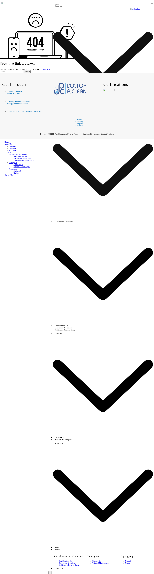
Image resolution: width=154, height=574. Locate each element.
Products (8, 152)
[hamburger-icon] (152, 3)
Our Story (12, 146)
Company (12, 148)
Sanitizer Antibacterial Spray (65, 330)
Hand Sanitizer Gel (20, 156)
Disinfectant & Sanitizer (22, 159)
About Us (8, 144)
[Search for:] (12, 72)
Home (57, 4)
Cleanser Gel (18, 165)
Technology (13, 150)
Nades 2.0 (17, 171)
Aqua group (13, 169)
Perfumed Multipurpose (63, 440)
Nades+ (57, 549)
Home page (46, 69)
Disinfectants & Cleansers (18, 154)
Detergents (13, 163)
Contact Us (59, 568)
